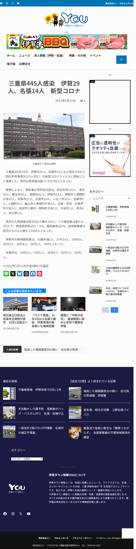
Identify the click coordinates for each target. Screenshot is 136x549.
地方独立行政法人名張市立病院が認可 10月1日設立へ (15, 318)
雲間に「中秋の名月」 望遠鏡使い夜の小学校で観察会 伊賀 (73, 320)
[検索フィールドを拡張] (121, 59)
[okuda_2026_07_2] (66, 48)
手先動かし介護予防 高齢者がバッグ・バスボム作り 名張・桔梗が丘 (117, 229)
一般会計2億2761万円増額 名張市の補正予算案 (117, 250)
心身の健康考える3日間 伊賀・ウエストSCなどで (118, 270)
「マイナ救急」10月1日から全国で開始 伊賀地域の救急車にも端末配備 (44, 320)
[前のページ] (105, 310)
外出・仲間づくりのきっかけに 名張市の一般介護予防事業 (117, 291)
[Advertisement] (110, 101)
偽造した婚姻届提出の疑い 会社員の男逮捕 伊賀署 (53, 349)
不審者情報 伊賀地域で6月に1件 (117, 208)
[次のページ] (114, 310)
